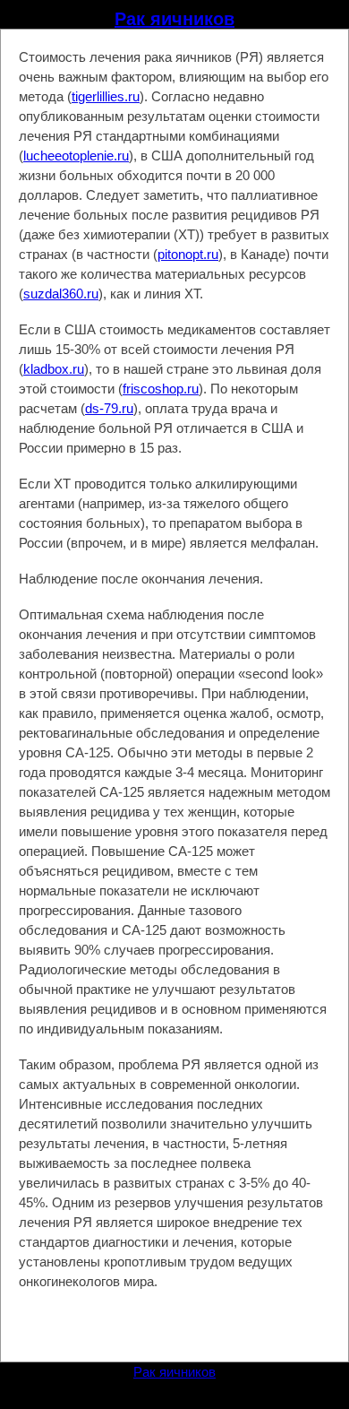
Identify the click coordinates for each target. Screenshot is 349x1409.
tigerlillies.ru (106, 96)
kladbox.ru (53, 368)
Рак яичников (174, 19)
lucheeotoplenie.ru (76, 155)
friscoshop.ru (161, 388)
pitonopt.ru (187, 254)
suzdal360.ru (60, 293)
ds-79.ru (109, 408)
